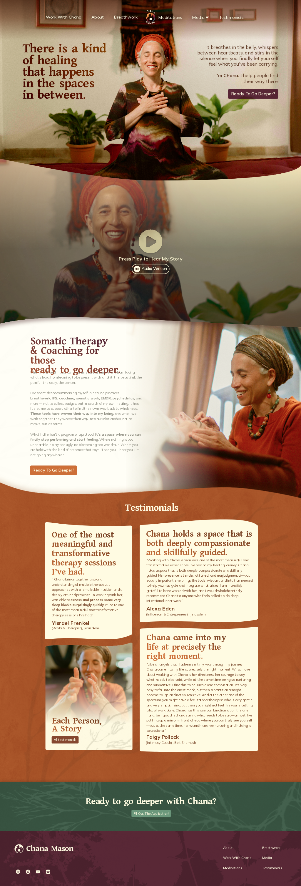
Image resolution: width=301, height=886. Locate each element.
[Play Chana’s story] (150, 241)
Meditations (170, 17)
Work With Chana (63, 17)
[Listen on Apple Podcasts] (28, 872)
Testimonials (231, 17)
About (97, 17)
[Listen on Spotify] (18, 872)
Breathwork (126, 17)
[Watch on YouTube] (38, 872)
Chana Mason (49, 848)
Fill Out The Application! (151, 813)
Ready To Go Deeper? (253, 93)
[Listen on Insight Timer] (48, 872)
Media (198, 17)
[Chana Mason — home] (19, 849)
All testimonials (65, 740)
